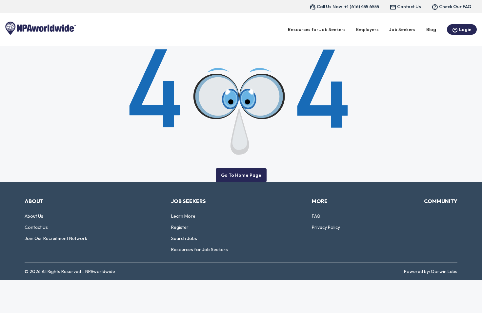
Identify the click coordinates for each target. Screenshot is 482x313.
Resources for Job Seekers (199, 249)
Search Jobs (184, 238)
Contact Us (36, 227)
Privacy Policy (326, 227)
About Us (34, 216)
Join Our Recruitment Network (56, 238)
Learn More (183, 216)
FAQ (316, 216)
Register (180, 227)
